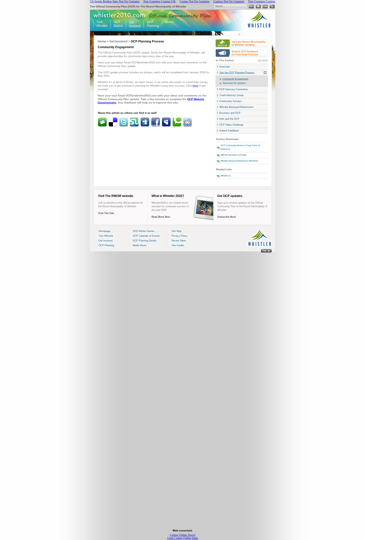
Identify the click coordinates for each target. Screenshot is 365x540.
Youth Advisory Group (231, 95)
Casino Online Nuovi (182, 535)
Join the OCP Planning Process (236, 72)
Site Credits (177, 245)
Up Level (262, 60)
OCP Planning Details (145, 240)
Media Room (140, 245)
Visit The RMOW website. (116, 196)
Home (102, 41)
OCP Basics (117, 23)
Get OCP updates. (230, 196)
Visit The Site (106, 213)
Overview (224, 66)
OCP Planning (151, 23)
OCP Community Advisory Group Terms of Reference (240, 147)
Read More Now (161, 216)
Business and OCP (229, 113)
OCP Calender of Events (146, 235)
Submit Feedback (229, 130)
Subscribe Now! (226, 216)
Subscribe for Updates (234, 83)
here (195, 85)
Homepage (104, 231)
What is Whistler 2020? (168, 196)
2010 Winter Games (144, 231)
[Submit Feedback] (242, 57)
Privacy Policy (179, 235)
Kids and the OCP (229, 118)
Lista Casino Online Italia (182, 538)
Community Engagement (235, 79)
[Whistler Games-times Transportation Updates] (242, 48)
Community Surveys (230, 101)
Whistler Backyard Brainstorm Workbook (239, 161)
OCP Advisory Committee (233, 89)
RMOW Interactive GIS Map (233, 155)
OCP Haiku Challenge (231, 124)
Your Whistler (100, 23)
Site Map (176, 231)
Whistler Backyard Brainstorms (236, 107)
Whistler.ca (226, 175)
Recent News (178, 240)
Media (169, 22)
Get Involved (133, 23)
